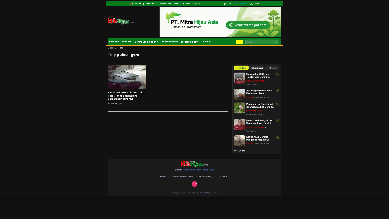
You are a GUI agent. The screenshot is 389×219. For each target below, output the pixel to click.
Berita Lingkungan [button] (145, 41)
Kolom (207, 41)
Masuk (256, 4)
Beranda (114, 41)
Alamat (177, 3)
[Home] (124, 21)
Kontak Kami (165, 3)
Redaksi (186, 3)
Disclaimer (222, 176)
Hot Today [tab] (272, 68)
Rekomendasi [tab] (257, 68)
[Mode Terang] (230, 3)
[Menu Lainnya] (239, 42)
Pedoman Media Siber (183, 176)
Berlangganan (241, 3)
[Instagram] (225, 3)
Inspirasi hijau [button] (189, 41)
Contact (196, 3)
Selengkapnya (240, 150)
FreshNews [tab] (241, 68)
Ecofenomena (170, 41)
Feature (127, 41)
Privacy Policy (205, 176)
